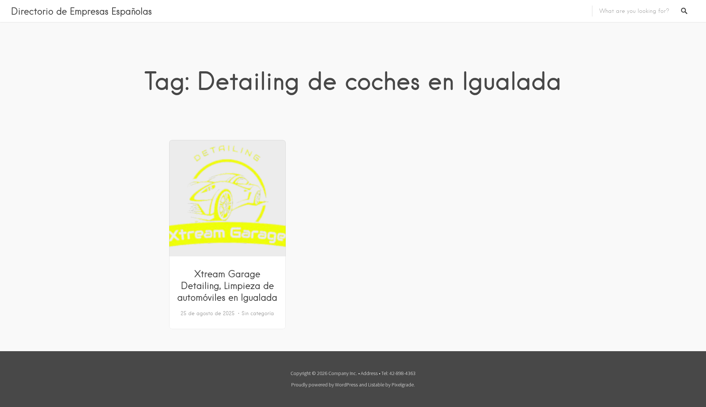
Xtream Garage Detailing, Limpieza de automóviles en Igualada (227, 285)
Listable (376, 384)
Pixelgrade (403, 384)
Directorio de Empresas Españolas (81, 11)
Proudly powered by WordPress (324, 384)
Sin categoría (258, 313)
